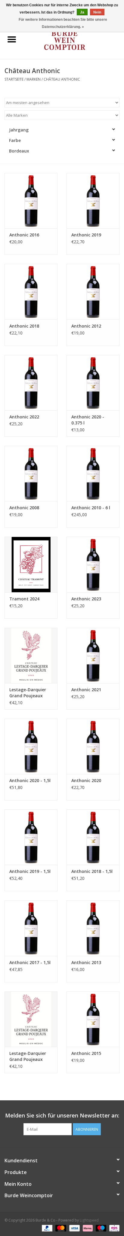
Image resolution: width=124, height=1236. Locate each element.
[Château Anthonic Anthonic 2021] (93, 655)
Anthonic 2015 (86, 1053)
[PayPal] (46, 1227)
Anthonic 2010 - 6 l (90, 507)
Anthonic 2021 (86, 689)
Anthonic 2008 (24, 507)
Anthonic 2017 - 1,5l (30, 962)
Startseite (14, 79)
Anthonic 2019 (86, 235)
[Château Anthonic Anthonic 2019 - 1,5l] (31, 837)
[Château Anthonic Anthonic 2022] (31, 382)
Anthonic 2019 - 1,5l (30, 871)
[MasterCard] (60, 1227)
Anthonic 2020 (86, 780)
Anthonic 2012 (86, 326)
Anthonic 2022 (24, 417)
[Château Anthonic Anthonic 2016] (31, 200)
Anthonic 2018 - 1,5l (92, 871)
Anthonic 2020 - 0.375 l (87, 420)
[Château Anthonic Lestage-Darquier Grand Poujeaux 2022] (31, 655)
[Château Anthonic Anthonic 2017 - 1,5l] (31, 928)
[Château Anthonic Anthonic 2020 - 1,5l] (31, 746)
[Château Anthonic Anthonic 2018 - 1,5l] (93, 837)
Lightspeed (89, 1220)
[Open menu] (11, 39)
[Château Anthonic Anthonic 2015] (93, 1019)
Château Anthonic (62, 79)
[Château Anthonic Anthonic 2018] (31, 291)
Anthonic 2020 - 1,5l (30, 780)
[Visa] (74, 1227)
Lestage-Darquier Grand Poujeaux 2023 (27, 1056)
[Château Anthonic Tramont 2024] (31, 564)
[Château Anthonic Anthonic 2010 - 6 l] (93, 473)
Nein (97, 12)
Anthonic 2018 (24, 326)
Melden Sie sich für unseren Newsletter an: (62, 1115)
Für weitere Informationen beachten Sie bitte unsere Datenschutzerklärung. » (63, 23)
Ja (82, 12)
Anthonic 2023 (86, 599)
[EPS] (113, 1227)
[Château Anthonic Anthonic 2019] (93, 200)
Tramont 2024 (24, 599)
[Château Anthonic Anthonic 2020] (93, 746)
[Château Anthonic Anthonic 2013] (93, 928)
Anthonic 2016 (24, 235)
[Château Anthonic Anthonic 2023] (93, 564)
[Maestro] (100, 1227)
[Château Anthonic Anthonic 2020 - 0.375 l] (93, 382)
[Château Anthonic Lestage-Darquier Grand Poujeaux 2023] (31, 1019)
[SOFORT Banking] (87, 1227)
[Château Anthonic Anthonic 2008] (31, 473)
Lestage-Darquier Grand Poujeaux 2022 (27, 693)
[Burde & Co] (73, 40)
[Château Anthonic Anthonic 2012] (93, 291)
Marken (33, 79)
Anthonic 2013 (86, 962)
